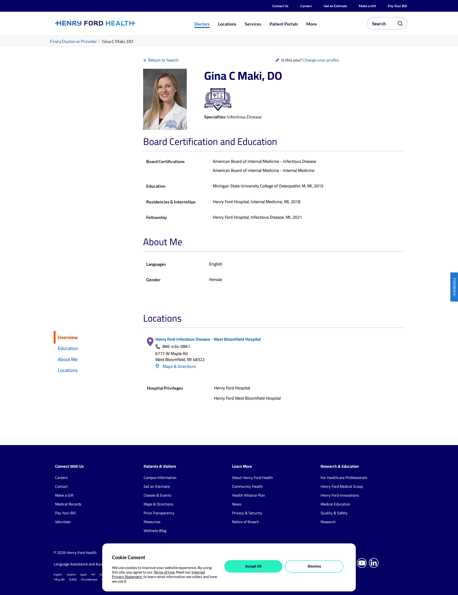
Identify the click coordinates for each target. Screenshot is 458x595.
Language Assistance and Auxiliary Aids (86, 564)
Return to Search (163, 60)
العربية (83, 574)
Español (71, 574)
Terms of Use (164, 572)
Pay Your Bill (397, 6)
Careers (306, 6)
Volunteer (63, 521)
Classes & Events (157, 495)
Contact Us (280, 6)
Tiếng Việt (59, 579)
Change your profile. (321, 60)
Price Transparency (159, 512)
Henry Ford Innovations (340, 495)
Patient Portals (284, 24)
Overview (68, 337)
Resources (152, 521)
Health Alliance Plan (248, 495)
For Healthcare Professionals (344, 477)
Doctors (202, 24)
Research (328, 521)
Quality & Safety (334, 512)
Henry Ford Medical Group (342, 486)
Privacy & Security (247, 512)
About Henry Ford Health (252, 477)
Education (68, 348)
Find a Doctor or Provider (73, 41)
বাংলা (93, 574)
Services (253, 24)
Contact (61, 486)
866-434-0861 (176, 346)
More (311, 24)
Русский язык (89, 579)
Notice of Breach (245, 521)
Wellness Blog (155, 530)
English (58, 574)
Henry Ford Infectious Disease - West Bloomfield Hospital (208, 339)
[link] (113, 23)
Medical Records (68, 504)
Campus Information (160, 477)
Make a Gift (367, 6)
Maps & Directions (179, 366)
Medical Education (335, 504)
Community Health (247, 486)
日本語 (73, 579)
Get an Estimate (335, 6)
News (236, 504)
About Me (68, 359)
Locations (227, 24)
